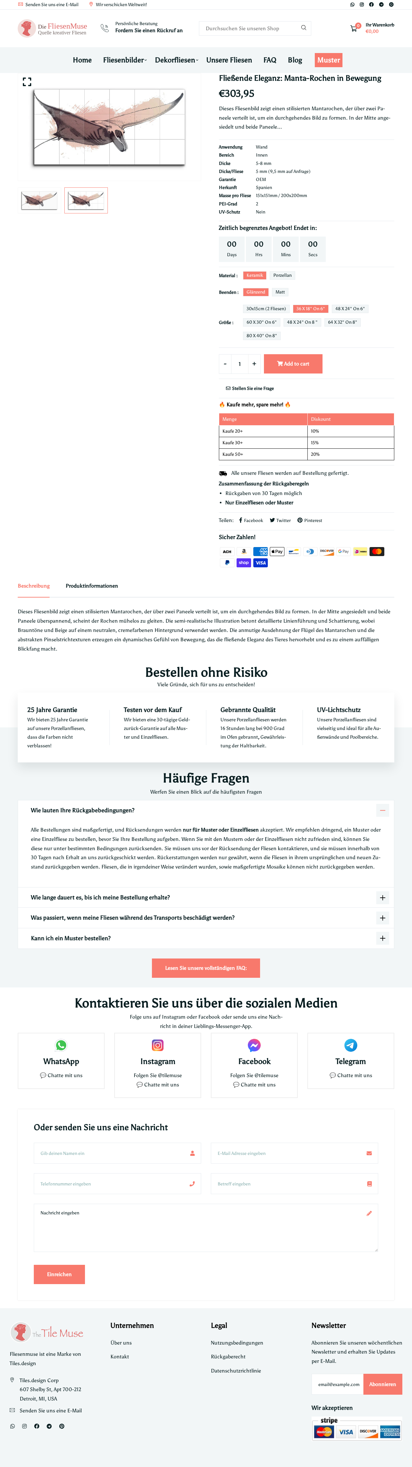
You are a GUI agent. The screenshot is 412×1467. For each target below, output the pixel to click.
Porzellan (282, 275)
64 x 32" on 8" (342, 322)
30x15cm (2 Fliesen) (266, 308)
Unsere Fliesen (229, 60)
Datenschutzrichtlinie (236, 1371)
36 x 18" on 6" (310, 308)
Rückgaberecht (228, 1357)
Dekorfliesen (175, 60)
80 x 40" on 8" (262, 335)
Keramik (255, 275)
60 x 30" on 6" (262, 322)
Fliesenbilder (123, 60)
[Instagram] (361, 4)
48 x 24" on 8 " (302, 322)
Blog (295, 60)
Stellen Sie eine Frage (252, 388)
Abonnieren (383, 1384)
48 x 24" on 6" (350, 308)
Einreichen (59, 1274)
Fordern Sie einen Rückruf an (149, 30)
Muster (328, 60)
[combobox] (255, 28)
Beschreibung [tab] (34, 586)
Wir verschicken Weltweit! (121, 4)
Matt (280, 292)
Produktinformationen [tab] (92, 586)
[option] (109, 127)
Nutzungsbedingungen (237, 1343)
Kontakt (119, 1357)
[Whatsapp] (352, 4)
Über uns (121, 1343)
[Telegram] (381, 4)
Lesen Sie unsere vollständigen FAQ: (206, 968)
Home (82, 60)
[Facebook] (371, 4)
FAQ (269, 60)
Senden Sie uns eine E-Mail (51, 4)
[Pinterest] (391, 4)
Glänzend (256, 292)
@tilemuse (170, 1075)
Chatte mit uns (65, 1075)
